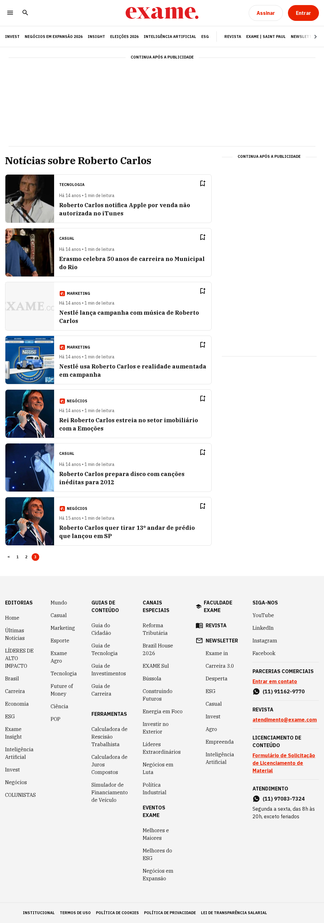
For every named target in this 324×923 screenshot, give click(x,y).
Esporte (60, 640)
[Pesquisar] (25, 13)
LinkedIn (263, 628)
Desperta (216, 678)
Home (12, 618)
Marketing (63, 628)
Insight (96, 36)
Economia (17, 704)
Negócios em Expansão (158, 875)
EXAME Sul (156, 666)
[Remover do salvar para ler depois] (202, 183)
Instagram (264, 640)
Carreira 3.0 (220, 666)
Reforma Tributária (155, 629)
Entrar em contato (274, 681)
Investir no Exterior (156, 728)
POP (55, 719)
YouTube (263, 615)
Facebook (263, 653)
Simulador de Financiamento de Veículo (109, 792)
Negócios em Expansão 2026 (54, 36)
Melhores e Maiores (156, 834)
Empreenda (220, 742)
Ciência (59, 706)
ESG (205, 36)
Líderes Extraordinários (162, 748)
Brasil (12, 678)
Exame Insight (13, 733)
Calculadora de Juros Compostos (109, 764)
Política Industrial (154, 789)
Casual (59, 615)
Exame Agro (59, 657)
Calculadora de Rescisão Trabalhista (109, 736)
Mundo (59, 602)
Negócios (16, 782)
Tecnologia (64, 673)
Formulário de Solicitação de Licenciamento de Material (283, 763)
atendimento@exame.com (284, 719)
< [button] (9, 557)
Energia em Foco (163, 711)
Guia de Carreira (101, 690)
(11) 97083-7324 (284, 799)
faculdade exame (218, 606)
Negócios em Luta (158, 768)
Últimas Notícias (15, 634)
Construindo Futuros (157, 695)
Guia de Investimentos (108, 670)
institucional (39, 912)
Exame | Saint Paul (266, 36)
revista (216, 625)
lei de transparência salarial (234, 912)
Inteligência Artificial (170, 36)
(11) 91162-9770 (284, 691)
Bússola (152, 678)
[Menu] (10, 13)
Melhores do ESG (157, 854)
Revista (232, 36)
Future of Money (62, 690)
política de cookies (117, 912)
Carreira (15, 691)
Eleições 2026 (124, 36)
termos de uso (75, 912)
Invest (12, 769)
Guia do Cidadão (101, 629)
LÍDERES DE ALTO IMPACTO (19, 658)
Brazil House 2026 (158, 649)
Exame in (217, 653)
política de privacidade (170, 912)
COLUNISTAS (20, 795)
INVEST (12, 36)
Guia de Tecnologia (104, 649)
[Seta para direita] (307, 36)
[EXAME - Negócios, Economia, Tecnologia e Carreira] (162, 13)
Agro (211, 729)
